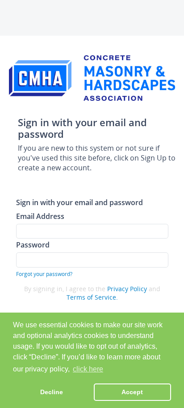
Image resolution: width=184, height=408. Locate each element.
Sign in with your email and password (79, 202)
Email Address (40, 216)
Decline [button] (51, 392)
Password (33, 244)
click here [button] (88, 369)
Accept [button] (132, 392)
